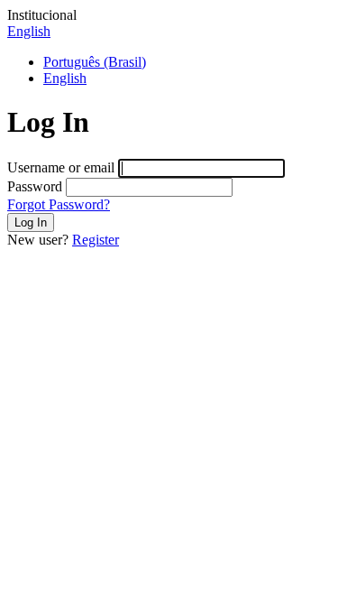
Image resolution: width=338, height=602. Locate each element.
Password (34, 186)
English (28, 31)
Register (95, 239)
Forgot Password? (58, 204)
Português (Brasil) (94, 61)
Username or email (60, 167)
